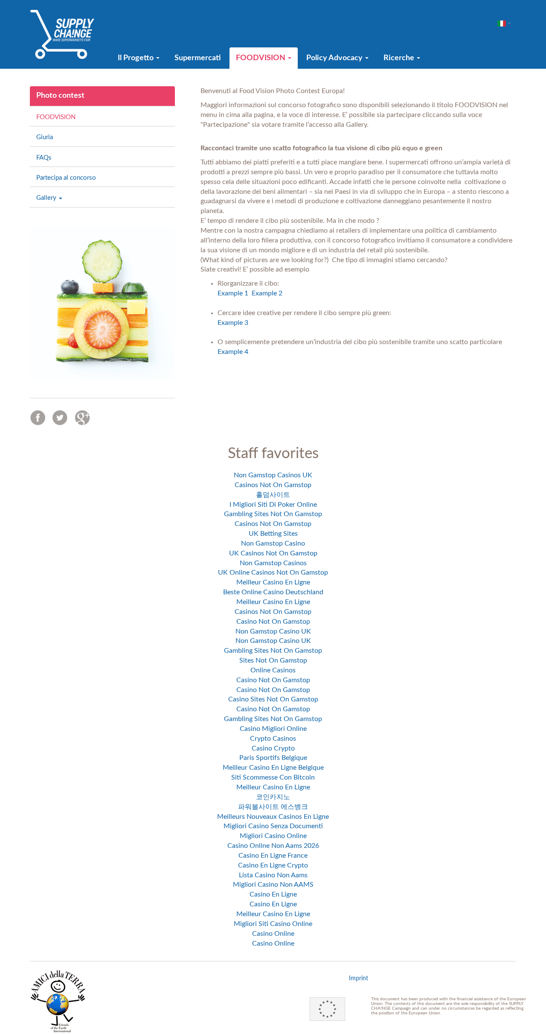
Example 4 (233, 351)
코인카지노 (273, 797)
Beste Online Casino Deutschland (273, 592)
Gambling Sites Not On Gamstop (273, 514)
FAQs (44, 158)
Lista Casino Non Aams (273, 875)
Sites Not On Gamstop (273, 660)
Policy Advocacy (335, 58)
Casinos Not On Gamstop (273, 485)
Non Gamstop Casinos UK (273, 475)
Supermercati (197, 58)
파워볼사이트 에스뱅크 (273, 806)
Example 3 (233, 322)
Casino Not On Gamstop (273, 621)
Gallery (47, 198)
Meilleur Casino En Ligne (273, 582)
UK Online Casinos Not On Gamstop (273, 572)
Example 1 (233, 293)
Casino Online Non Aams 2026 (273, 845)
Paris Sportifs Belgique (273, 757)
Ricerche (399, 58)
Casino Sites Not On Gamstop (273, 699)
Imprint (358, 978)
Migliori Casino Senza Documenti (273, 826)
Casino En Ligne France (273, 855)
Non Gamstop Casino (273, 543)
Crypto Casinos (273, 738)
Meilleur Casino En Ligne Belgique (273, 767)
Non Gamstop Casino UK (273, 631)
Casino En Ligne (273, 894)
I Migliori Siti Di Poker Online (273, 504)
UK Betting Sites (273, 533)
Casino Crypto (273, 748)
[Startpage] (62, 34)
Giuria (44, 137)
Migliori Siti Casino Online (273, 923)
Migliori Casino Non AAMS (273, 884)
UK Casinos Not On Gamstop (273, 553)
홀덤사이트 (273, 494)
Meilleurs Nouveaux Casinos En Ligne (273, 816)
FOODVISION (261, 58)
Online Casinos (273, 670)
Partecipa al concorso (66, 178)
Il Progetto (136, 58)
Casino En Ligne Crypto (273, 865)
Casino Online (273, 933)
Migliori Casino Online (273, 835)
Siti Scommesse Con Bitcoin (273, 777)
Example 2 (267, 293)
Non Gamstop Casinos (273, 563)
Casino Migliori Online (273, 728)
